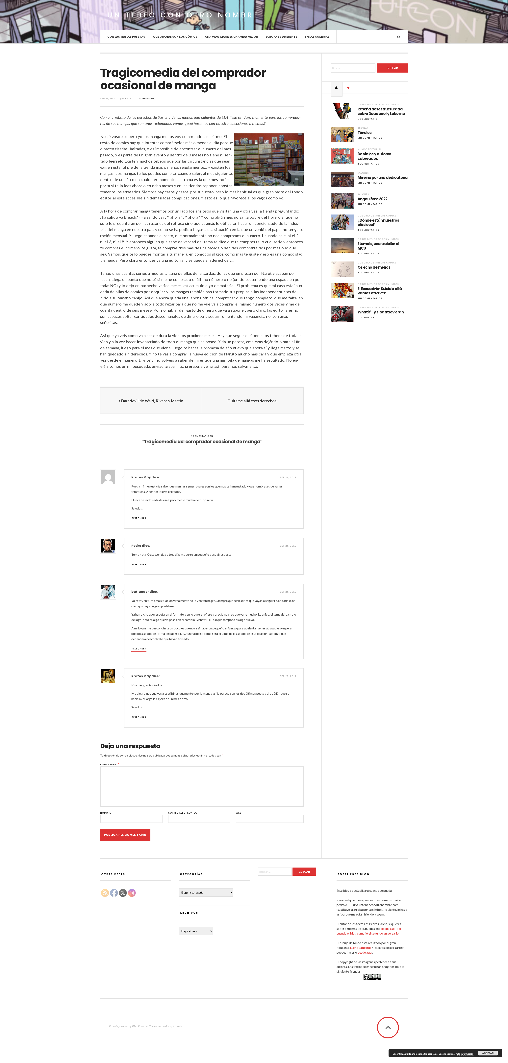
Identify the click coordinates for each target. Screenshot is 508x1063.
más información (464, 1053)
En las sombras (317, 37)
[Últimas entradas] (337, 88)
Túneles (364, 133)
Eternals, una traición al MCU (378, 246)
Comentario (109, 764)
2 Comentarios (368, 163)
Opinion (148, 98)
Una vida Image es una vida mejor (231, 37)
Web (238, 813)
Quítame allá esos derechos (251, 400)
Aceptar (488, 1053)
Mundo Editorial (370, 149)
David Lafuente (360, 947)
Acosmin (177, 1026)
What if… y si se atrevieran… (382, 312)
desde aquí (365, 952)
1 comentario (368, 119)
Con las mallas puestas (126, 37)
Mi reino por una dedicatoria (383, 177)
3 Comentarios (368, 230)
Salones (363, 172)
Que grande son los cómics (175, 37)
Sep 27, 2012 (288, 676)
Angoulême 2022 (372, 199)
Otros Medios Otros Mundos (378, 104)
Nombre (105, 813)
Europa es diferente (281, 37)
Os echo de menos (374, 267)
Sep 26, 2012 (288, 477)
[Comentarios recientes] (348, 88)
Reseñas (363, 128)
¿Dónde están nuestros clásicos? (378, 222)
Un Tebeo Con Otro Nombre (183, 15)
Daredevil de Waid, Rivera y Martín (151, 400)
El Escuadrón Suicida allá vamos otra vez (380, 291)
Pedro (129, 98)
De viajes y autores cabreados (374, 156)
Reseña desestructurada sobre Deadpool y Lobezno (381, 111)
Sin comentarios (370, 137)
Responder (139, 518)
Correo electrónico (182, 813)
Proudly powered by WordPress (126, 1026)
